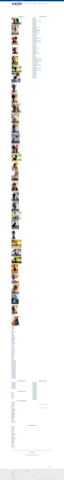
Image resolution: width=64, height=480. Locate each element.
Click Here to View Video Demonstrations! (43, 404)
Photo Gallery (13, 476)
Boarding (12, 473)
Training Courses (13, 472)
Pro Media (16, 479)
